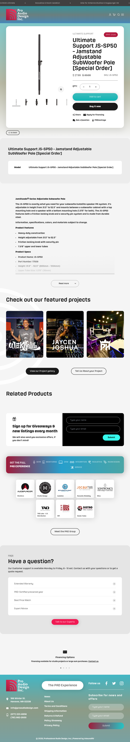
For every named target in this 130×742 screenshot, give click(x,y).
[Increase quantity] (96, 87)
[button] (24, 334)
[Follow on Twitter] (114, 683)
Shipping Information (55, 711)
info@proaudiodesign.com (24, 708)
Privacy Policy (52, 725)
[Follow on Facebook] (106, 683)
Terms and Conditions (55, 706)
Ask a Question (82, 120)
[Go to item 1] (16, 102)
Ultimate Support (83, 34)
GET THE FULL (20, 465)
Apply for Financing (95, 115)
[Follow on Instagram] (121, 683)
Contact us (93, 661)
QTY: (75, 86)
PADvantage (100, 120)
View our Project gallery (42, 371)
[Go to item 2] (26, 102)
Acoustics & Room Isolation (38, 3)
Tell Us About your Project (88, 371)
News (47, 697)
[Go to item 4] (47, 102)
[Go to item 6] (67, 102)
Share (78, 115)
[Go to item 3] (36, 102)
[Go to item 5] (57, 102)
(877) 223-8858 (19, 714)
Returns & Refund (53, 716)
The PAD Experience (62, 685)
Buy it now (95, 106)
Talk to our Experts (65, 622)
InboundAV (89, 739)
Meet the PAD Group (65, 532)
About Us (49, 702)
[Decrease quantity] (83, 87)
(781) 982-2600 (18, 718)
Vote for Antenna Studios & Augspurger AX (90, 3)
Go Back (14, 132)
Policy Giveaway (53, 721)
